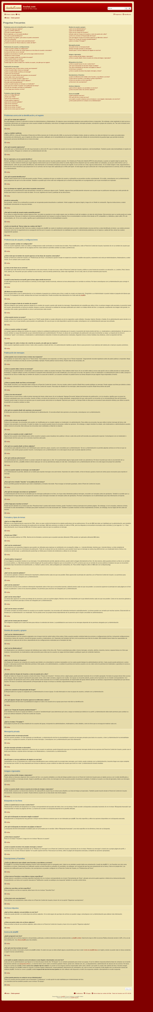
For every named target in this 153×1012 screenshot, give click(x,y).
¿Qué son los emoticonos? (11, 98)
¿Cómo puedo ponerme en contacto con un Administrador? (85, 100)
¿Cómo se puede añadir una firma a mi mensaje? (17, 72)
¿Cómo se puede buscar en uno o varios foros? (82, 64)
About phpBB (22, 940)
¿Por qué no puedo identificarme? (13, 35)
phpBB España (75, 997)
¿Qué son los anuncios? (11, 103)
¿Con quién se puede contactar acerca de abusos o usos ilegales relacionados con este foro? (94, 99)
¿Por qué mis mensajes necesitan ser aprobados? (18, 87)
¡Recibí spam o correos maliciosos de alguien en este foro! (85, 50)
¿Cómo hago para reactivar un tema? (14, 89)
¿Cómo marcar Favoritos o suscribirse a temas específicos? (85, 78)
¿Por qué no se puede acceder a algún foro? (16, 78)
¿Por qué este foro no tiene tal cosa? (79, 97)
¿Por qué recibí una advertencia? (13, 82)
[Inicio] (13, 7)
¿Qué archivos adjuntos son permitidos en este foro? (83, 88)
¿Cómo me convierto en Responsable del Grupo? (82, 35)
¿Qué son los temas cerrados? (12, 107)
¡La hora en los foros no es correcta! (14, 52)
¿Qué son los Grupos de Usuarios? (78, 32)
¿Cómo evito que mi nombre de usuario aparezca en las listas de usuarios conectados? (28, 50)
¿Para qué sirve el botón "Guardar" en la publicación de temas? (21, 85)
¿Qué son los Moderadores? (77, 30)
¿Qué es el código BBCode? (12, 95)
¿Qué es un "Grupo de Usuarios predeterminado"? (83, 39)
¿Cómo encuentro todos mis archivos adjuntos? (82, 89)
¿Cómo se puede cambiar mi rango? (14, 60)
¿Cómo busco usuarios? (75, 69)
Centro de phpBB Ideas (91, 950)
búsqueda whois (25, 964)
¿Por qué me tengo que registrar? (13, 29)
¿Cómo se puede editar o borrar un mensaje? (16, 70)
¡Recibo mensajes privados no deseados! (80, 48)
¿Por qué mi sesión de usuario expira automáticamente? (19, 41)
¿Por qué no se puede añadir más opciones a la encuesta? (20, 75)
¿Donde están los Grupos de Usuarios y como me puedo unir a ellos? (88, 34)
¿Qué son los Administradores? (77, 29)
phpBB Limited (76, 938)
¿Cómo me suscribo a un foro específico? (80, 80)
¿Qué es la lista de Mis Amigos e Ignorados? (81, 56)
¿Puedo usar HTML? (10, 96)
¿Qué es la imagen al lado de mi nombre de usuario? (18, 57)
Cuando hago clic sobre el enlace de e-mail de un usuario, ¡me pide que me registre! (27, 62)
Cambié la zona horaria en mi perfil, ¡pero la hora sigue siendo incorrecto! (24, 53)
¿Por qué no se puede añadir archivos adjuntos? (17, 80)
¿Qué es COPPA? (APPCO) (12, 30)
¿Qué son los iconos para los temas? (14, 109)
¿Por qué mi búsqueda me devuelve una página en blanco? (85, 67)
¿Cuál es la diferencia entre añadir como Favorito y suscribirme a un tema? (89, 76)
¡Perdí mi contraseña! (10, 39)
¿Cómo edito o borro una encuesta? (14, 77)
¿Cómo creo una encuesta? (11, 73)
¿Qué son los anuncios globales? (13, 102)
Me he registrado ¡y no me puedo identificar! (16, 34)
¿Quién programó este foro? (76, 95)
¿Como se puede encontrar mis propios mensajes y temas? (85, 71)
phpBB (83, 295)
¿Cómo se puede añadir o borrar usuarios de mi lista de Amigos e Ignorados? (90, 58)
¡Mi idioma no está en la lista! (12, 55)
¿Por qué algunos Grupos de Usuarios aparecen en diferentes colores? (88, 37)
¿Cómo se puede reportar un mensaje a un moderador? (19, 84)
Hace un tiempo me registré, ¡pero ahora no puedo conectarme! (21, 37)
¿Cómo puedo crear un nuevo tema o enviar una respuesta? (20, 68)
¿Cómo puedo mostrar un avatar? (13, 59)
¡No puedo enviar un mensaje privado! (79, 47)
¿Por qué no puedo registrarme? (13, 32)
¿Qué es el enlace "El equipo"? (77, 41)
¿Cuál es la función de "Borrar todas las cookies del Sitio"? (20, 42)
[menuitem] (18, 14)
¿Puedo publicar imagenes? (11, 100)
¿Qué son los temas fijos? (11, 105)
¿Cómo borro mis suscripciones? (78, 82)
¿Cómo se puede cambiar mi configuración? (16, 48)
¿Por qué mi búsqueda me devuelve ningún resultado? (83, 65)
